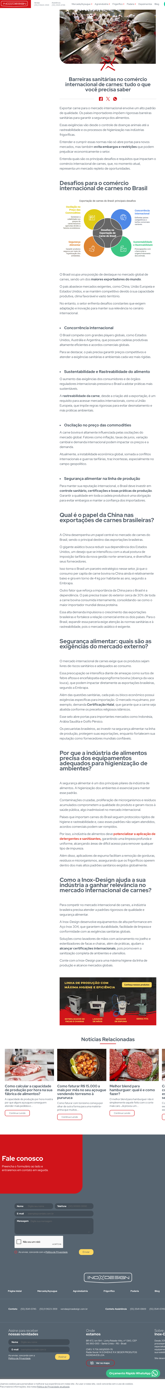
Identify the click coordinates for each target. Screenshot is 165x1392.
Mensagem (23, 1221)
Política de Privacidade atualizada (53, 1386)
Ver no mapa (103, 1363)
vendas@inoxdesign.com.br (74, 1308)
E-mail (20, 1213)
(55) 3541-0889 (138, 1308)
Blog (157, 4)
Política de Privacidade (56, 1252)
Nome (20, 1206)
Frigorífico (117, 4)
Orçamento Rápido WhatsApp (129, 1373)
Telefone (61, 1206)
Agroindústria (101, 4)
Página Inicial (15, 1291)
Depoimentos (145, 4)
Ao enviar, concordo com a (43, 1252)
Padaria (130, 4)
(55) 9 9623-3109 (41, 5)
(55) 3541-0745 (58, 5)
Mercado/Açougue (81, 4)
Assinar (62, 1357)
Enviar (86, 1252)
